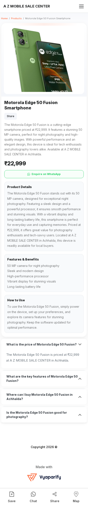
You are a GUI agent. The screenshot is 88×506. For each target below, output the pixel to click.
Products (16, 18)
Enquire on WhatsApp (46, 174)
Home (4, 18)
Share (10, 116)
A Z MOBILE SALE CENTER (26, 6)
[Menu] (81, 6)
